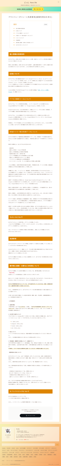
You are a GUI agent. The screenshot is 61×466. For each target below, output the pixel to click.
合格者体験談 (10, 454)
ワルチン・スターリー (45, 452)
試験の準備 (26, 456)
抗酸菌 (36, 454)
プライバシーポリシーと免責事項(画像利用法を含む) (11, 464)
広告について (19, 30)
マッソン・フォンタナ (53, 450)
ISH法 (13, 448)
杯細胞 (41, 454)
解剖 (20, 456)
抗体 (32, 454)
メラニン (17, 452)
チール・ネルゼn (14, 450)
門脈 (35, 456)
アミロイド (30, 448)
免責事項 (18, 40)
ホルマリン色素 (44, 450)
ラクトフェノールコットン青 (26, 452)
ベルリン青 (37, 450)
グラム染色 (42, 448)
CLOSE (45, 24)
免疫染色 (52, 452)
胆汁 (7, 456)
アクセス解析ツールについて (22, 33)
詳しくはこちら (37, 9)
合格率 (4, 454)
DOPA (4, 448)
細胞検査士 (50, 454)
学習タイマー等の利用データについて (24, 35)
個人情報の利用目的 (20, 28)
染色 (45, 454)
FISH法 (8, 448)
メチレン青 (12, 452)
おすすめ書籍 (23, 448)
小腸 (23, 454)
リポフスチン (36, 452)
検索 (57, 444)
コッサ (4, 450)
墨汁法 (16, 454)
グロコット (54, 448)
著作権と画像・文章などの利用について (25, 42)
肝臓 (4, 456)
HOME (3, 460)
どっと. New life (30, 3)
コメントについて (20, 37)
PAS (17, 448)
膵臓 (11, 456)
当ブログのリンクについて (22, 44)
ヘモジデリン (22, 450)
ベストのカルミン (30, 450)
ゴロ (8, 450)
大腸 (20, 454)
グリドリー (48, 448)
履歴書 (28, 454)
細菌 (55, 454)
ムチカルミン (5, 452)
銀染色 (31, 456)
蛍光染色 (16, 456)
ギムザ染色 (36, 448)
